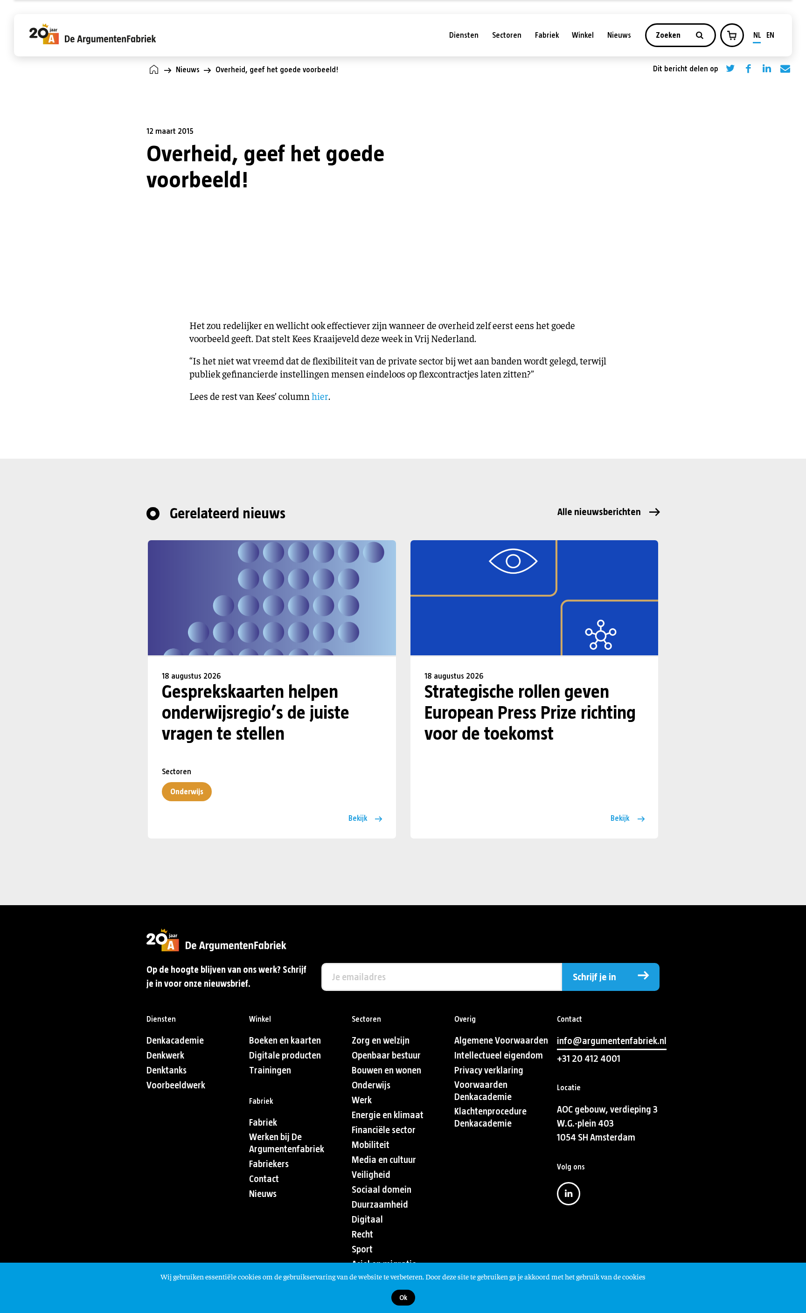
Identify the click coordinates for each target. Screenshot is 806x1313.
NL (757, 35)
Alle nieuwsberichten (599, 512)
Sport (362, 1249)
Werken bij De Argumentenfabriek (286, 1143)
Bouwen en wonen (386, 1070)
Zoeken (669, 35)
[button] (732, 35)
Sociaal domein (381, 1190)
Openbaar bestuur (386, 1055)
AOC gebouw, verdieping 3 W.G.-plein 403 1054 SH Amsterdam (607, 1123)
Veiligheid (371, 1175)
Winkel (583, 35)
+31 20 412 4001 (588, 1059)
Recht (362, 1234)
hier (320, 396)
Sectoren (506, 35)
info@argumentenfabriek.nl (612, 1041)
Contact (264, 1179)
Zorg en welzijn (381, 1040)
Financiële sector (384, 1130)
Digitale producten (285, 1055)
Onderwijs (186, 792)
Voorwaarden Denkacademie (483, 1091)
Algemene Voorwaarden (501, 1040)
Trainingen (270, 1070)
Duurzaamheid (380, 1205)
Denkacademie (175, 1040)
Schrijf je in (594, 977)
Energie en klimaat (388, 1115)
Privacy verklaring (488, 1070)
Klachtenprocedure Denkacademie (490, 1117)
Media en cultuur (384, 1160)
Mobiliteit (370, 1145)
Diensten (464, 35)
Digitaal (367, 1219)
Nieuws (619, 35)
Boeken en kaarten (285, 1040)
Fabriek (547, 35)
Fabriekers (269, 1164)
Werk (362, 1100)
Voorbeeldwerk (175, 1085)
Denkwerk (165, 1055)
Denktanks (166, 1070)
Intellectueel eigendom (498, 1055)
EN (770, 35)
